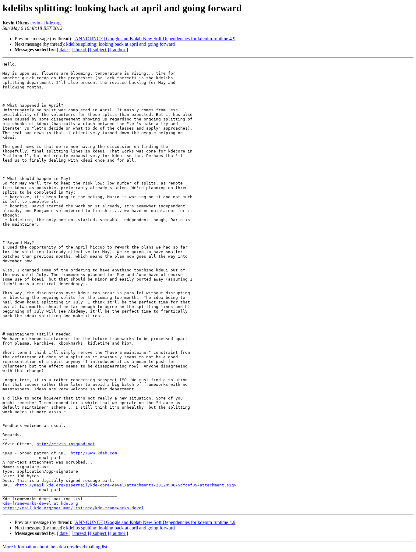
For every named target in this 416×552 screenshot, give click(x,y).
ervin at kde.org (45, 22)
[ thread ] (80, 49)
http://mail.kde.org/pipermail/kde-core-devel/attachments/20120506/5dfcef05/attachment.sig (125, 485)
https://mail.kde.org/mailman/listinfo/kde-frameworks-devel (73, 508)
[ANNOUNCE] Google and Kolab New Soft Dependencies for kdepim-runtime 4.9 (154, 38)
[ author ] (119, 49)
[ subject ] (99, 49)
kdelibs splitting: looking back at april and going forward (120, 44)
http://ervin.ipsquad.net (66, 444)
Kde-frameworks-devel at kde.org (40, 503)
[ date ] (63, 49)
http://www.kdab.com (94, 453)
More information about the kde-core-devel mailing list (54, 546)
